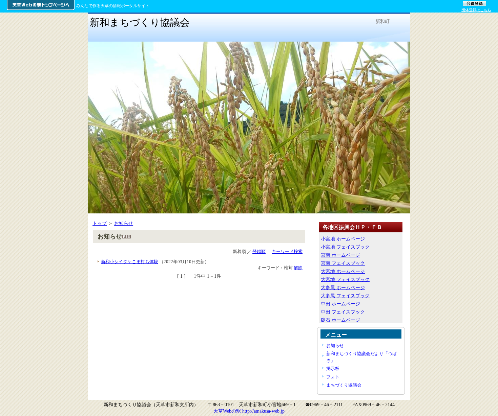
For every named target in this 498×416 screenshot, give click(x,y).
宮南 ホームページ (340, 255)
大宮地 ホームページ (343, 271)
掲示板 (332, 368)
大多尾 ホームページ (343, 287)
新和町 (382, 21)
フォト (332, 376)
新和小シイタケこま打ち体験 (129, 261)
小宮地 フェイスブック (345, 247)
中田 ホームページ (340, 303)
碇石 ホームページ (340, 320)
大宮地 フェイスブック (345, 279)
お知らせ (123, 223)
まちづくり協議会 (343, 385)
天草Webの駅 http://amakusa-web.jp (249, 411)
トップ (99, 223)
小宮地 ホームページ (343, 238)
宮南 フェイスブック (343, 263)
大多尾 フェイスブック (345, 295)
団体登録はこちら (476, 10)
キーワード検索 (287, 251)
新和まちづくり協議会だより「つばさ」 (361, 357)
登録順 (259, 251)
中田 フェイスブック (343, 312)
